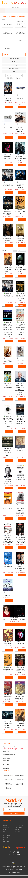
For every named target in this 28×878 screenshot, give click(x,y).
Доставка (5, 837)
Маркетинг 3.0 (8, 566)
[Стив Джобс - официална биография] (7, 471)
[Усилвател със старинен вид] (7, 117)
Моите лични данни (14, 872)
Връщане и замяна (6, 842)
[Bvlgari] (9, 779)
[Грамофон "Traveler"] (20, 88)
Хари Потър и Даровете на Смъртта (8, 269)
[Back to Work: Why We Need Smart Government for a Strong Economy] (20, 377)
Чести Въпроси (19, 825)
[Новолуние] (20, 635)
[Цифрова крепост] (7, 585)
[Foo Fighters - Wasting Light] (7, 148)
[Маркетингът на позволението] (7, 498)
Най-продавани (14, 58)
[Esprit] (19, 784)
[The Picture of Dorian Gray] (7, 351)
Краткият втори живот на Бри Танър (14, 619)
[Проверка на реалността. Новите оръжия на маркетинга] (7, 529)
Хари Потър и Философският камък (8, 213)
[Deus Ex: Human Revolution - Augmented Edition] (20, 286)
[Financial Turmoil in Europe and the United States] (20, 409)
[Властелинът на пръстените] (7, 230)
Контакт (17, 829)
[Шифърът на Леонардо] (7, 635)
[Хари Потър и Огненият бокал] (7, 175)
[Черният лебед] (20, 471)
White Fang (20, 360)
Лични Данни (6, 835)
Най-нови (14, 61)
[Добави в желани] (3, 107)
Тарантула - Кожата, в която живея (20, 568)
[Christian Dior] (19, 779)
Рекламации (6, 827)
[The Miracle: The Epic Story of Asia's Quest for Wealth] (7, 442)
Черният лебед (20, 479)
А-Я (14, 71)
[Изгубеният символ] (20, 230)
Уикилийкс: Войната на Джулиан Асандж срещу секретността (20, 510)
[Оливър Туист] (20, 442)
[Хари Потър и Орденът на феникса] (7, 715)
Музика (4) (20, 40)
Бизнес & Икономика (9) (7, 32)
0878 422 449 (14, 854)
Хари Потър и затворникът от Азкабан (20, 698)
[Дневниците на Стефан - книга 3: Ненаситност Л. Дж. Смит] (20, 529)
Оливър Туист (20, 450)
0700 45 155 (15, 7)
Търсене (17, 831)
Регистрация (18, 827)
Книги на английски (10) (20, 32)
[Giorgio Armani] (19, 775)
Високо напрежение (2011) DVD (7, 98)
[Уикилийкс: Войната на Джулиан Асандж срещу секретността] (20, 498)
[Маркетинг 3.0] (7, 558)
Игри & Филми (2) (7, 40)
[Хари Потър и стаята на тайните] (20, 175)
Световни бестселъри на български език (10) (20, 24)
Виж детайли (21, 305)
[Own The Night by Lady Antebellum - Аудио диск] (20, 117)
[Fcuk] (9, 788)
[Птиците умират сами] (20, 202)
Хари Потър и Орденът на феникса (8, 725)
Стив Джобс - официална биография (8, 481)
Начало (5, 825)
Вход (4, 831)
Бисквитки (5, 839)
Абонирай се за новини (9, 767)
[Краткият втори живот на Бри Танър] (14, 611)
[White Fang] (20, 351)
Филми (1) (8, 48)
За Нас (4, 829)
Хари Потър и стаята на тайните (20, 185)
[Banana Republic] (9, 775)
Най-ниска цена (14, 65)
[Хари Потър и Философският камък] (7, 202)
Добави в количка (9, 107)
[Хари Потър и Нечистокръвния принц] (20, 148)
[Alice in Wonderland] (7, 377)
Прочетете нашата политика (14, 869)
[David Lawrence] (9, 784)
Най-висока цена (14, 68)
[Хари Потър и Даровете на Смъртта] (7, 259)
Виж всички (6, 768)
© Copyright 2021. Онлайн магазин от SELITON (14, 877)
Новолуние (20, 643)
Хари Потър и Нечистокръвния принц (20, 158)
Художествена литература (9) (7, 25)
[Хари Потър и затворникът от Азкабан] (20, 687)
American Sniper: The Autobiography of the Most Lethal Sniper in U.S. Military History (20, 329)
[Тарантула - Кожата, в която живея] (20, 558)
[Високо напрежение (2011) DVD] (7, 88)
